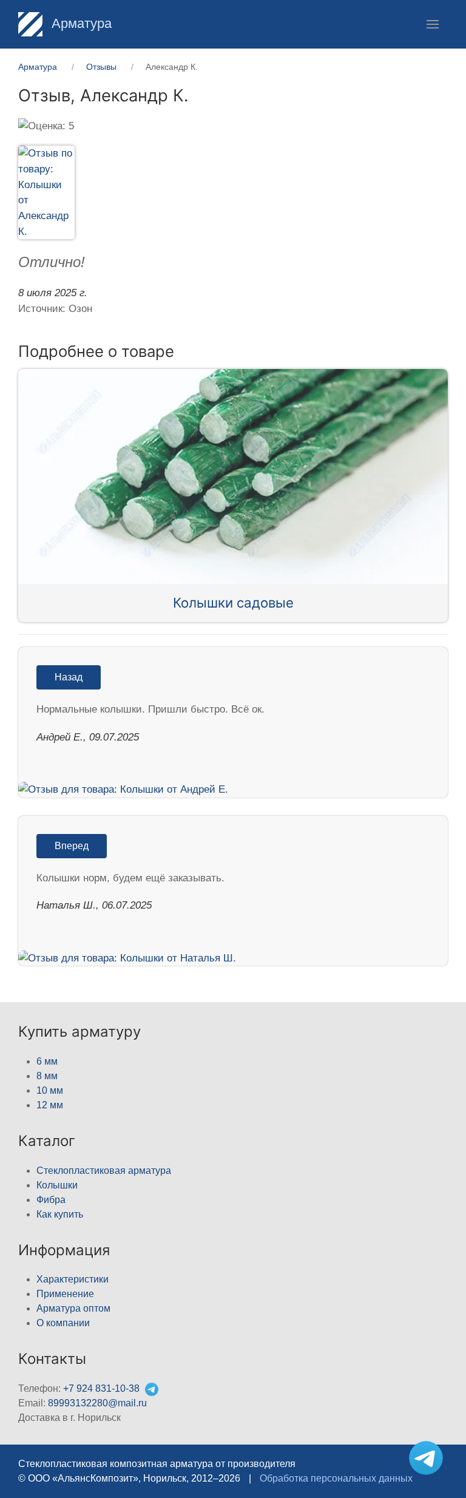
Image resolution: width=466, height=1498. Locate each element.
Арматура (80, 23)
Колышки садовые (233, 602)
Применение (65, 1294)
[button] (432, 24)
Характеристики (72, 1279)
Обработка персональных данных (336, 1478)
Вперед (72, 846)
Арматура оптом (73, 1308)
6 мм (47, 1061)
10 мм (49, 1090)
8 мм (47, 1076)
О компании (63, 1323)
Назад (69, 677)
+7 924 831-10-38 (101, 1388)
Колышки (57, 1185)
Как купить (59, 1214)
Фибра (51, 1200)
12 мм (49, 1105)
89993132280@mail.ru (97, 1403)
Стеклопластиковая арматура (103, 1170)
